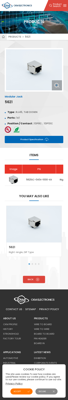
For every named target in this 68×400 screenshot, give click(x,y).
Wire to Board (43, 324)
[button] (29, 264)
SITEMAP (30, 309)
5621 (27, 36)
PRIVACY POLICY (49, 309)
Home (3, 37)
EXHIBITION (40, 358)
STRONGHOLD (11, 333)
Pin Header (40, 338)
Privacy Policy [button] (14, 383)
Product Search (57, 5)
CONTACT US (14, 309)
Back (30, 279)
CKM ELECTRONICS (23, 5)
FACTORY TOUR (12, 338)
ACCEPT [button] (17, 391)
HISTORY (8, 329)
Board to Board (44, 333)
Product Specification (31, 139)
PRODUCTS (14, 36)
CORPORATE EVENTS (45, 362)
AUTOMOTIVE (10, 358)
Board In (39, 343)
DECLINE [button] (42, 391)
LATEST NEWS (42, 352)
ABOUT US (9, 318)
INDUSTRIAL (9, 362)
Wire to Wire (41, 329)
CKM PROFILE (10, 324)
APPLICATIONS (12, 352)
